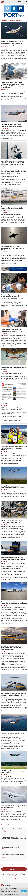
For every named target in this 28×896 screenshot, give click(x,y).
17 (12, 874)
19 (20, 874)
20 (24, 874)
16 (9, 874)
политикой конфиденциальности (10, 894)
